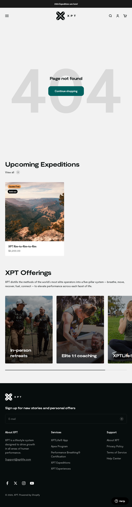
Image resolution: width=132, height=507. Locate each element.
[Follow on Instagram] (24, 483)
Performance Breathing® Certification (65, 454)
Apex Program (59, 446)
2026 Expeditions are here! (66, 4)
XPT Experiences (61, 468)
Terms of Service (117, 452)
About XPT (113, 440)
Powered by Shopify (29, 494)
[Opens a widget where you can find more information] (120, 501)
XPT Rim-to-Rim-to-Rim (22, 246)
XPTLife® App (59, 440)
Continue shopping (66, 91)
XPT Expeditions (60, 462)
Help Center (114, 458)
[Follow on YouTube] (32, 483)
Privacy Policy (115, 446)
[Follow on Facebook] (7, 483)
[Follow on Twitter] (15, 483)
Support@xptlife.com (18, 459)
